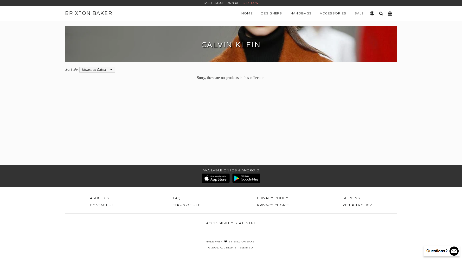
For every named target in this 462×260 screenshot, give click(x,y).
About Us (99, 198)
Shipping (351, 198)
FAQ (177, 198)
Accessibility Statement (231, 223)
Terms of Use (186, 205)
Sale (359, 13)
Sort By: (71, 69)
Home (247, 13)
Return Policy (357, 205)
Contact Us (102, 205)
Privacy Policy (272, 198)
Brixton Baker (88, 13)
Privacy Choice (273, 205)
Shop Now (250, 3)
